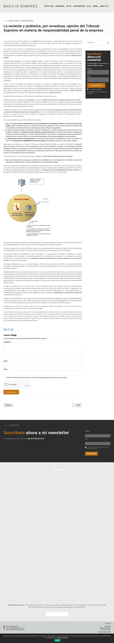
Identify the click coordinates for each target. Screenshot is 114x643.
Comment (8, 342)
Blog (89, 6)
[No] (112, 638)
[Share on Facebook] (5, 329)
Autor (68, 6)
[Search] (108, 42)
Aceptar (57, 640)
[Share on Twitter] (8, 329)
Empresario (60, 6)
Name (6, 361)
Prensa (95, 6)
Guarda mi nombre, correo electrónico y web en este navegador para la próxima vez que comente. (37, 377)
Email (6, 369)
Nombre (89, 69)
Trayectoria (49, 6)
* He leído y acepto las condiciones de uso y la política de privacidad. (97, 91)
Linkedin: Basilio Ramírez (12, 626)
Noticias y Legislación (21, 21)
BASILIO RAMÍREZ (21, 6)
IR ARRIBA (108, 623)
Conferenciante (79, 6)
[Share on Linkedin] (12, 329)
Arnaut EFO (104, 6)
